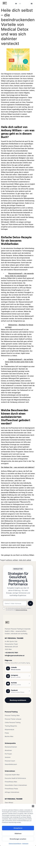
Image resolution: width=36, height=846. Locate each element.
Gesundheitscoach (11, 764)
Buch (17, 83)
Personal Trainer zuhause (13, 719)
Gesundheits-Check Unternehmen (16, 785)
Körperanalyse (9, 729)
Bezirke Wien (9, 736)
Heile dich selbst (11, 127)
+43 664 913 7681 (11, 653)
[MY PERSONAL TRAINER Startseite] (7, 623)
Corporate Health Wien (12, 774)
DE (16, 3)
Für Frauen (8, 754)
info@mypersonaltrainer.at (14, 655)
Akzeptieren (18, 828)
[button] (33, 806)
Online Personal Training (12, 722)
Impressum (25, 843)
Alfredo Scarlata (15, 669)
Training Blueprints (11, 726)
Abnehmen (8, 750)
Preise (7, 733)
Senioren (7, 757)
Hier (2, 555)
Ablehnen (18, 833)
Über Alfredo (9, 802)
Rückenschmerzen (11, 747)
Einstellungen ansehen (18, 839)
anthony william (12, 560)
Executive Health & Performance (15, 778)
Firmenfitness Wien (11, 782)
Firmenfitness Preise (11, 788)
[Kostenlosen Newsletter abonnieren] (30, 603)
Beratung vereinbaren (18, 700)
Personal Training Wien (12, 715)
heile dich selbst (25, 560)
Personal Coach (10, 761)
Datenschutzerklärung (15, 843)
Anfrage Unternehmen (12, 792)
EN (20, 3)
